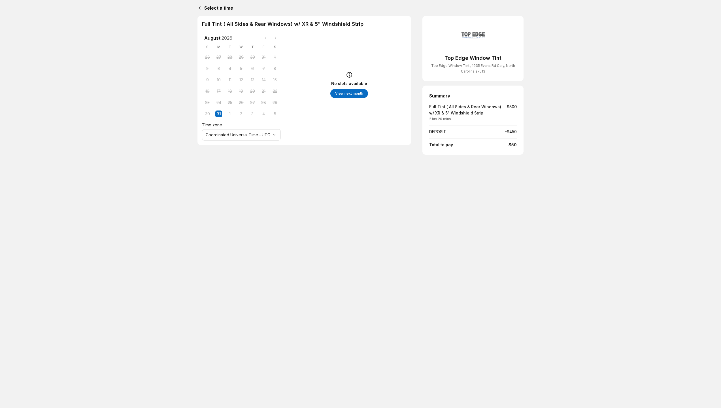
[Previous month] (265, 37)
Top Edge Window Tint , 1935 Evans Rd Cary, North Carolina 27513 (473, 68)
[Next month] (275, 37)
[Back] (198, 8)
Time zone (212, 124)
